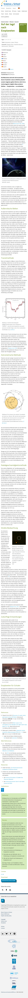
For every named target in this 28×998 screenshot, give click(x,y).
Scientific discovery (18, 44)
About (10, 14)
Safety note (4, 921)
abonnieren (14, 738)
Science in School (4, 22)
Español (4, 66)
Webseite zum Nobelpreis (8, 751)
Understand (24, 11)
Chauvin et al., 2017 (14, 606)
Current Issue (8, 11)
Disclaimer (3, 923)
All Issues (14, 11)
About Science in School (6, 912)
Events (6, 14)
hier (4, 738)
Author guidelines (5, 17)
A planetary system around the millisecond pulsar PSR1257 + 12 (13, 731)
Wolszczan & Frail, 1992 (18, 123)
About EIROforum (5, 914)
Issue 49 (16, 22)
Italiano (4, 60)
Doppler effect (10, 44)
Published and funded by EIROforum (8, 992)
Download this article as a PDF (8, 880)
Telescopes (11, 46)
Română (4, 64)
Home (2, 11)
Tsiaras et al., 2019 (12, 348)
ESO (8, 753)
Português (5, 62)
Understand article (23, 24)
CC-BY (2, 874)
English (4, 54)
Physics (16, 42)
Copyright (3, 919)
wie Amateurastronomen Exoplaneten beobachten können (12, 768)
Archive (2, 926)
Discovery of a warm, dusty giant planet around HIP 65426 (14, 716)
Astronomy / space (9, 42)
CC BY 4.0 (12, 329)
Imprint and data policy (6, 916)
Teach (2, 14)
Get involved (16, 14)
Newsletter (8, 8)
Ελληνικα (5, 58)
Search (14, 8)
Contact (3, 8)
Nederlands (5, 52)
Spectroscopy (5, 46)
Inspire (19, 11)
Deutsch (4, 56)
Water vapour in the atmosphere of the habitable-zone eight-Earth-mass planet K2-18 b (14, 724)
